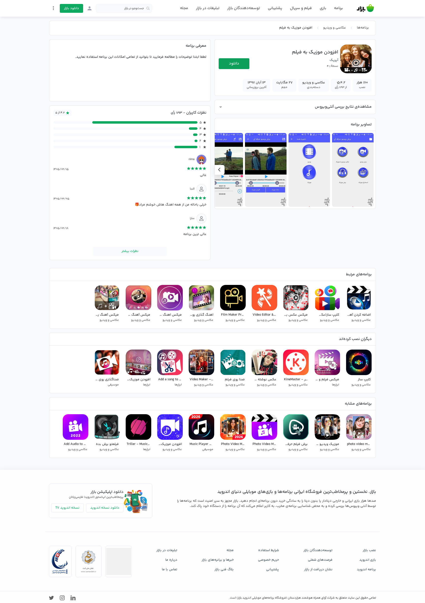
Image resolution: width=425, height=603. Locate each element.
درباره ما (171, 560)
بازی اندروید (367, 560)
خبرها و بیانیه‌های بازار (218, 560)
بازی (323, 8)
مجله (184, 8)
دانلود (234, 63)
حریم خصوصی (268, 560)
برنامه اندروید (366, 569)
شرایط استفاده (268, 550)
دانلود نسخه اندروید (104, 508)
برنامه (338, 8)
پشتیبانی (275, 8)
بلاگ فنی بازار (224, 569)
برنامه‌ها (363, 27)
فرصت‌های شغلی (320, 560)
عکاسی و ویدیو (334, 27)
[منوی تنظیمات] (53, 8)
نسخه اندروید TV (67, 508)
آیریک (334, 60)
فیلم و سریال (301, 8)
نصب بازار (369, 550)
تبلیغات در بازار (207, 8)
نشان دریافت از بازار (318, 569)
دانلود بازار (71, 8)
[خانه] (365, 8)
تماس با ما (169, 569)
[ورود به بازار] (89, 8)
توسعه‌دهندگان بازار (243, 8)
